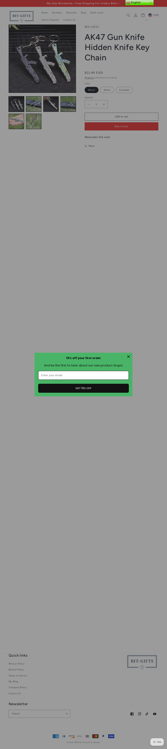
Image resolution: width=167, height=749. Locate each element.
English (135, 2)
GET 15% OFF (83, 388)
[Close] (128, 357)
